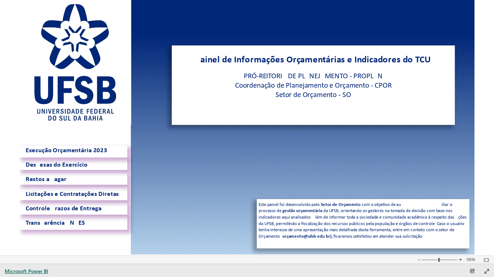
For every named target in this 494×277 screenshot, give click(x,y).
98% (471, 260)
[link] (73, 152)
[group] (313, 85)
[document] (313, 85)
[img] (75, 62)
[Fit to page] (484, 260)
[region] (247, 127)
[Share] (472, 271)
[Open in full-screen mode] (487, 271)
